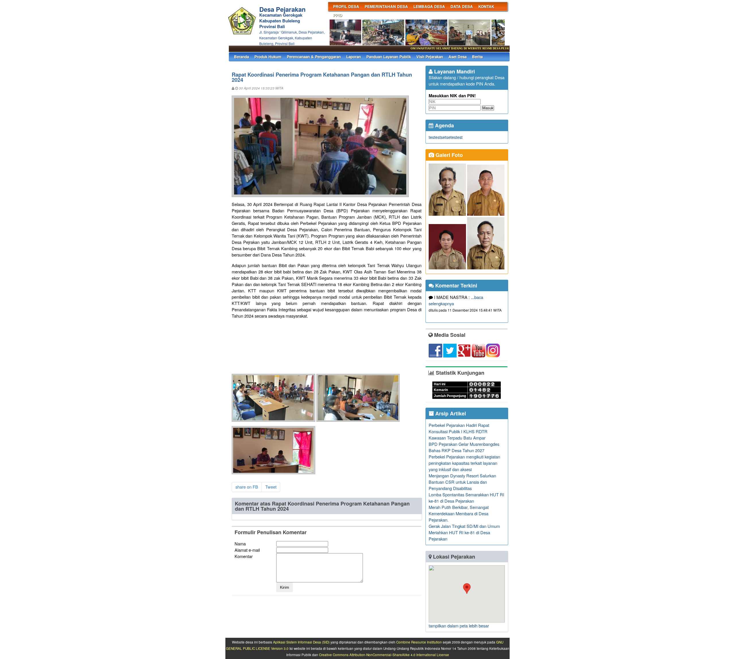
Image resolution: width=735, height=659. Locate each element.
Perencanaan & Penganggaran (314, 56)
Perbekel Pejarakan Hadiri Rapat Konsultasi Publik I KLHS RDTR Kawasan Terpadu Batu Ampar (459, 431)
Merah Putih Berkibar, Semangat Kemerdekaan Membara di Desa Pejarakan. (459, 513)
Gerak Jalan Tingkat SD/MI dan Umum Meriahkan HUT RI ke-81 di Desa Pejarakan (464, 532)
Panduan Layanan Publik (388, 56)
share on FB (246, 487)
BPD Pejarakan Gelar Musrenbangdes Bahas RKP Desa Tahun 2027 (464, 447)
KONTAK (486, 6)
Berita (477, 56)
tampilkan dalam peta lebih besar (459, 626)
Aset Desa (457, 56)
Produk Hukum (267, 56)
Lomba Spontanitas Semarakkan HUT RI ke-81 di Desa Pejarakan (466, 497)
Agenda (444, 125)
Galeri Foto (448, 155)
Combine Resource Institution (419, 642)
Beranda (241, 56)
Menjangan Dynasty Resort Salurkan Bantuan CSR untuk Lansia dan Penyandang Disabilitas (462, 482)
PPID (337, 15)
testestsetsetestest (446, 137)
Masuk (488, 108)
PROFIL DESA (346, 6)
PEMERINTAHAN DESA (386, 6)
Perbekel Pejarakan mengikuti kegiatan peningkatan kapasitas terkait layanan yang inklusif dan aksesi (464, 463)
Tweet (270, 487)
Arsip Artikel (450, 413)
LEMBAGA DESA (429, 6)
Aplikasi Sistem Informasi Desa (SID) (301, 642)
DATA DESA (461, 6)
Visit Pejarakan (429, 56)
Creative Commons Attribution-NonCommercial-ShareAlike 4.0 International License (384, 654)
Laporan (353, 56)
